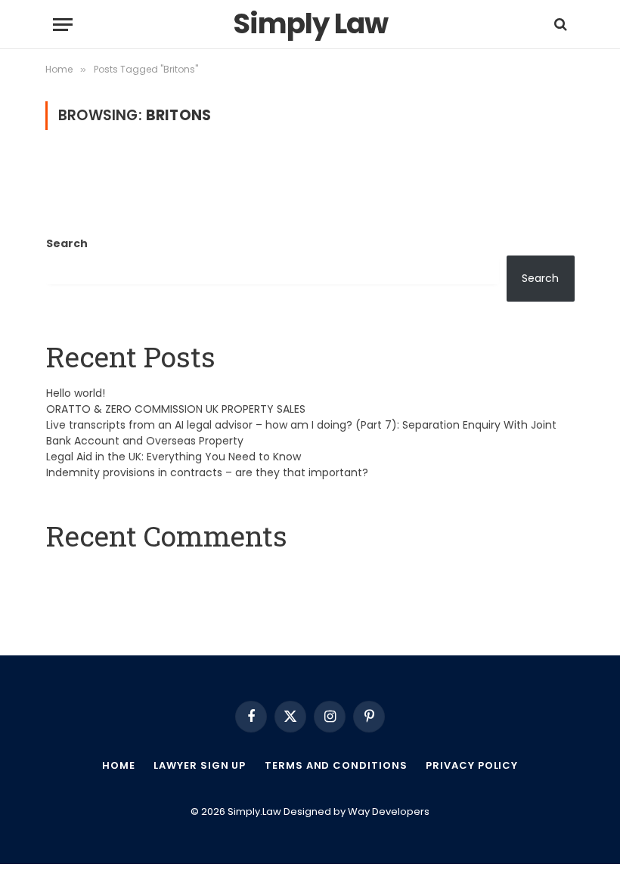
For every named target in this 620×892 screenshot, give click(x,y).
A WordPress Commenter (115, 573)
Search (67, 243)
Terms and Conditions (336, 765)
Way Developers (388, 811)
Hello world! (75, 393)
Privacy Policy (472, 765)
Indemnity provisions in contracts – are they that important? (207, 472)
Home (118, 765)
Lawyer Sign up (199, 765)
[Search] (559, 25)
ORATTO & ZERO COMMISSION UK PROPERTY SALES (175, 409)
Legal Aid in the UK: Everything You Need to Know (173, 456)
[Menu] (63, 25)
